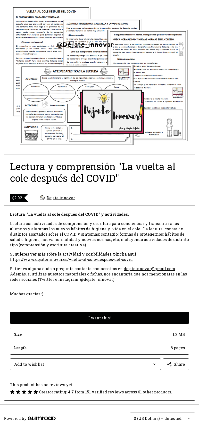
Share (179, 364)
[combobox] (85, 364)
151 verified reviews (104, 391)
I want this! (99, 317)
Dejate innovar (61, 197)
